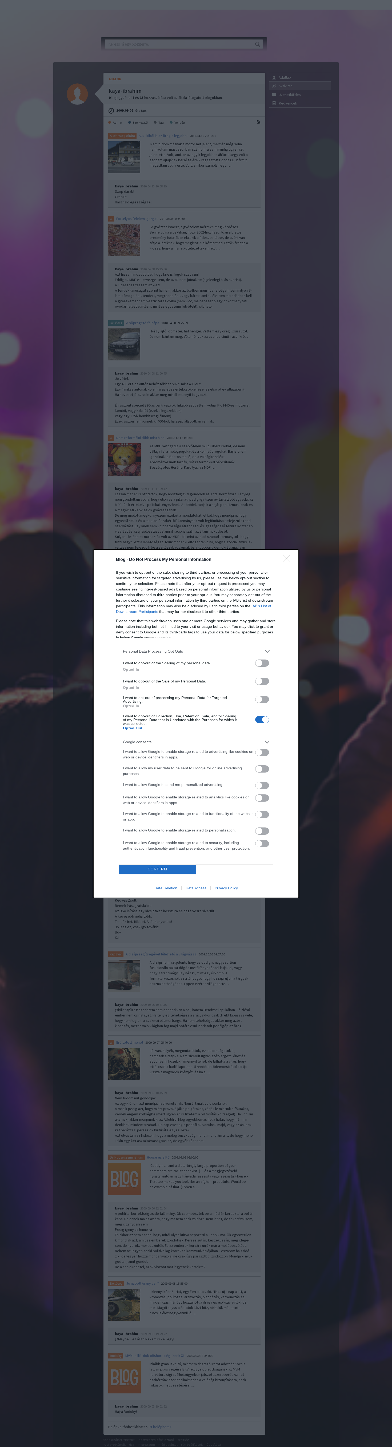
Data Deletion (165, 888)
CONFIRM (157, 869)
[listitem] (196, 651)
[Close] (288, 560)
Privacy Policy (226, 888)
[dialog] (196, 723)
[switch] (262, 663)
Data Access (196, 888)
